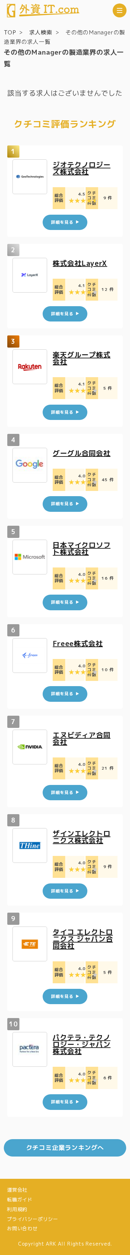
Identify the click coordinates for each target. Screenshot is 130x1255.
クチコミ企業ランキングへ (65, 1147)
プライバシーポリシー (32, 1219)
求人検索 (40, 32)
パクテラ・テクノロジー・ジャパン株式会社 (81, 1044)
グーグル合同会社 (81, 453)
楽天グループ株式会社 (81, 358)
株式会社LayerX (80, 263)
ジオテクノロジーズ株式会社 (81, 168)
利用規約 (17, 1209)
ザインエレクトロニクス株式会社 (81, 836)
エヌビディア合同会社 (81, 738)
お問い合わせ (22, 1228)
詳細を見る (62, 222)
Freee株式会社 (78, 643)
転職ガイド (20, 1199)
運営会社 (17, 1189)
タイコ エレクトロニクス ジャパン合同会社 (83, 939)
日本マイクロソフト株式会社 (81, 548)
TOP (10, 32)
